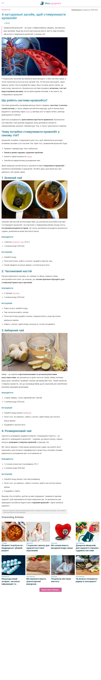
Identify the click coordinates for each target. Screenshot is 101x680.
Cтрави (4, 543)
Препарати (5, 576)
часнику (16, 293)
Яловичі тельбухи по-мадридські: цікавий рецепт (12, 548)
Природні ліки (6, 9)
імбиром (27, 413)
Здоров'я (29, 543)
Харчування (80, 543)
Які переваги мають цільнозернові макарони (36, 581)
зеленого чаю (18, 242)
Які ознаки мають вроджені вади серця (62, 546)
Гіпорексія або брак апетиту (61, 580)
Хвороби (54, 543)
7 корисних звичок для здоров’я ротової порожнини (37, 548)
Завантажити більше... (50, 590)
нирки (28, 112)
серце (29, 156)
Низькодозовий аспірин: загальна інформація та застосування (11, 581)
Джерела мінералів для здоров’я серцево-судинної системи (87, 548)
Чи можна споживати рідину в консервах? (86, 580)
